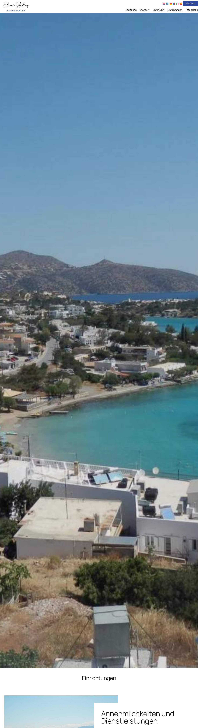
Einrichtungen (175, 9)
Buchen (190, 3)
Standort (144, 9)
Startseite (131, 9)
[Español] (181, 3)
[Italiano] (177, 3)
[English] (164, 3)
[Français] (174, 3)
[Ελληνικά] (167, 3)
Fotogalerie (192, 9)
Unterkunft (158, 9)
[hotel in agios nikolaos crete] (15, 6)
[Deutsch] (171, 3)
